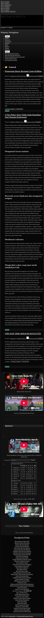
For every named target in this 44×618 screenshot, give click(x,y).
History (7, 46)
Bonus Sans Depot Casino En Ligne (15, 57)
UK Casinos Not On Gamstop (22, 548)
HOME (7, 38)
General (7, 43)
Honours (7, 50)
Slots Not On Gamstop (22, 556)
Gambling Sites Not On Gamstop (22, 551)
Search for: (8, 460)
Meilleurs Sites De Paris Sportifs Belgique (22, 584)
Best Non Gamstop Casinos (22, 561)
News (6, 45)
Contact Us (8, 41)
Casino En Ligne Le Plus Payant (22, 611)
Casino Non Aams (22, 587)
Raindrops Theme (29, 616)
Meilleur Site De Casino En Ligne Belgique (22, 586)
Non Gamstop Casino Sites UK (22, 554)
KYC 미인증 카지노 (22, 592)
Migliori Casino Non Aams (22, 543)
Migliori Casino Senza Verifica (22, 598)
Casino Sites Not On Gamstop (22, 549)
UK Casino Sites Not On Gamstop (22, 564)
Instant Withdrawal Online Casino (22, 559)
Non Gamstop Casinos (11, 60)
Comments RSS (20, 616)
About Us (7, 40)
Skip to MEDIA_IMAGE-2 (8, 11)
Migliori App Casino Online (22, 581)
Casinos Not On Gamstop (22, 544)
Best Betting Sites (22, 569)
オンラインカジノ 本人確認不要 (22, 591)
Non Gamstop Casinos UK (22, 541)
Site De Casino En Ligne (12, 53)
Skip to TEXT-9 (5, 6)
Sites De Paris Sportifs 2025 (12, 55)
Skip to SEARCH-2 (6, 5)
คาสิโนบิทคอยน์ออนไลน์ (22, 594)
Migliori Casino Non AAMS (22, 609)
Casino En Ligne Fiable (22, 558)
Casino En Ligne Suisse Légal (22, 608)
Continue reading (14, 109)
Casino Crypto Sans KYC (22, 589)
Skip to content (5, 1)
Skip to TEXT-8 (5, 8)
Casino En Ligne (22, 582)
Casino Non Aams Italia (22, 576)
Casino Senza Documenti (22, 600)
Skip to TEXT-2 (5, 10)
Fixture (7, 48)
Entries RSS (12, 616)
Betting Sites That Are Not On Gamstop (22, 574)
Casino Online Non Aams (22, 579)
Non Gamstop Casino (22, 562)
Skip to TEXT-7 (5, 3)
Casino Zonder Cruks (11, 58)
